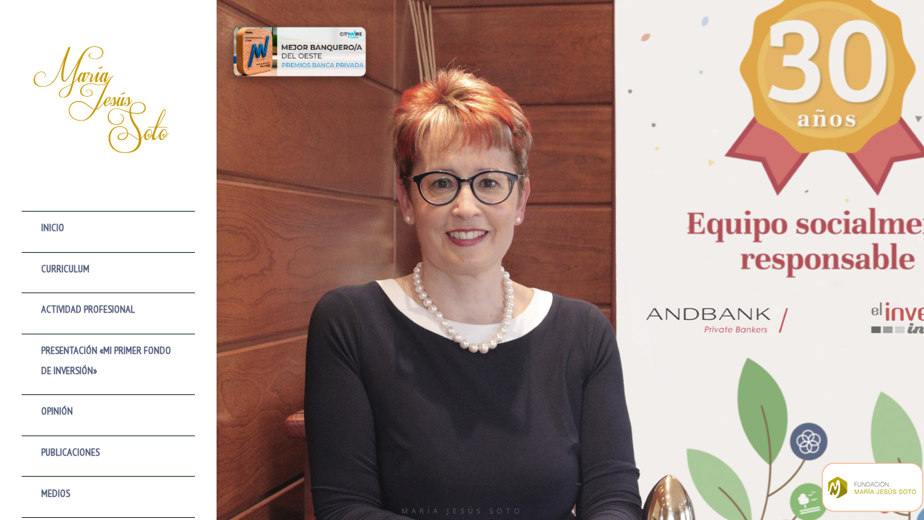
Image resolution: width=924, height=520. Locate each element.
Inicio (52, 227)
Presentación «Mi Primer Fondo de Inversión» (106, 360)
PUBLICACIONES (70, 452)
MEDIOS (55, 493)
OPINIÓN (57, 410)
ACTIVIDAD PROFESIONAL (88, 309)
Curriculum (65, 268)
